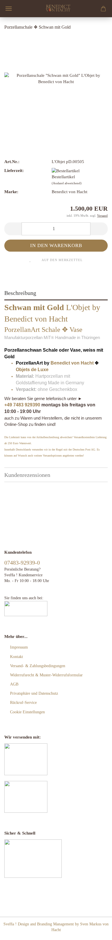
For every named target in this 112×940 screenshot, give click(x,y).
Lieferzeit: (14, 170)
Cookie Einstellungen (27, 712)
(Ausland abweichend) (67, 183)
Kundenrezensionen (27, 475)
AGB (14, 684)
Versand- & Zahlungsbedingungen (37, 666)
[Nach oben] (96, 931)
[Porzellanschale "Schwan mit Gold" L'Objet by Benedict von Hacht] (56, 78)
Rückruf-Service (23, 702)
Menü (8, 8)
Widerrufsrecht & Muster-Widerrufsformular (46, 675)
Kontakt (16, 657)
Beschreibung (20, 293)
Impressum (19, 647)
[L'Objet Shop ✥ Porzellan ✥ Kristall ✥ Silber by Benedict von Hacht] (57, 8)
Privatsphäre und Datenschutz (34, 693)
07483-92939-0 (22, 562)
